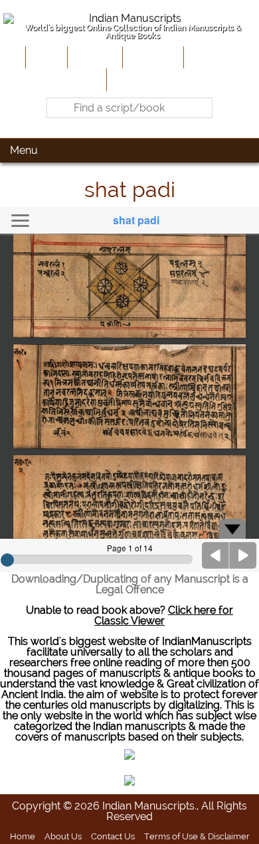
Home (45, 57)
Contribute (152, 57)
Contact (130, 79)
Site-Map (209, 57)
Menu (24, 150)
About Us (93, 57)
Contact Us (113, 836)
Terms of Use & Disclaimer (197, 836)
